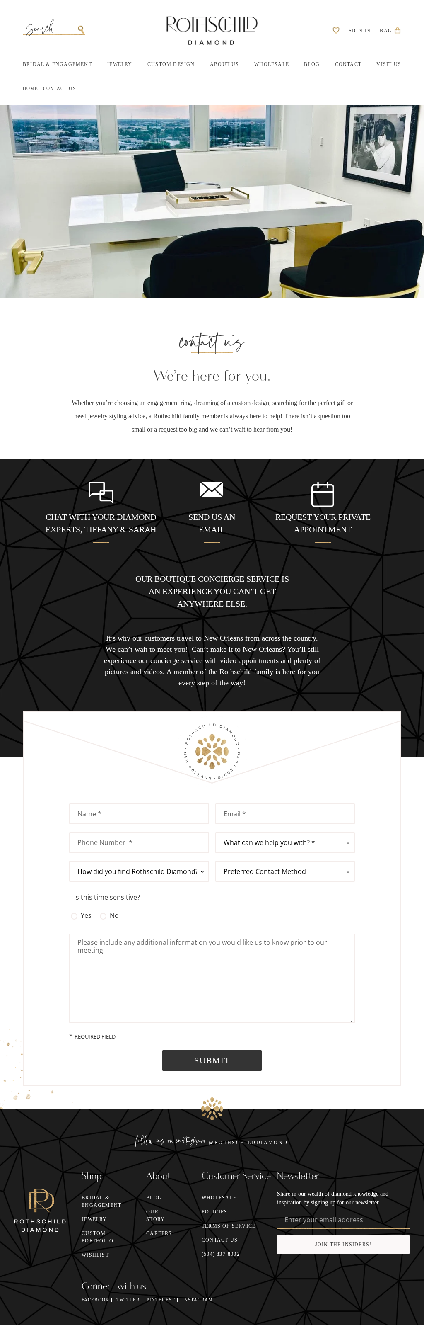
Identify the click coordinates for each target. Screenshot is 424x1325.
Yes (86, 915)
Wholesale (219, 1198)
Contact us (59, 88)
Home (30, 88)
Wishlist (95, 1255)
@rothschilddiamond (248, 1142)
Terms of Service (228, 1226)
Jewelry (94, 1219)
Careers (159, 1233)
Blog (154, 1198)
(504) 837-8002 (221, 1254)
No (114, 915)
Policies (215, 1212)
